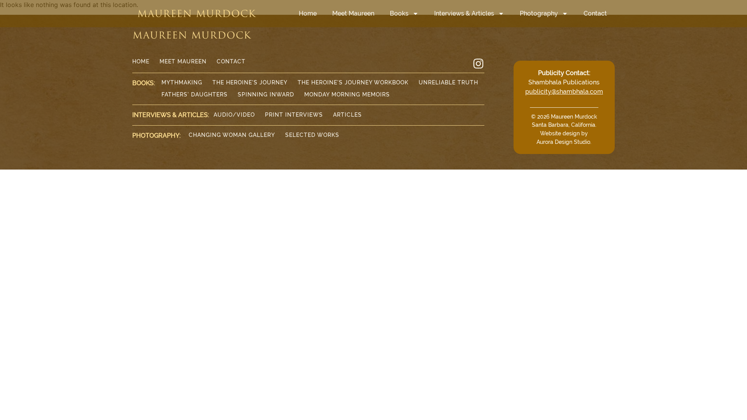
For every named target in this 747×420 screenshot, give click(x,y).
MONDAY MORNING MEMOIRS (347, 94)
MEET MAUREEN (183, 61)
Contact (595, 13)
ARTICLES (347, 115)
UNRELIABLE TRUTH (448, 82)
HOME (140, 61)
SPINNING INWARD (266, 94)
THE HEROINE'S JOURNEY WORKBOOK (353, 82)
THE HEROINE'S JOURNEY (250, 82)
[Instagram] (478, 64)
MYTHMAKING (181, 82)
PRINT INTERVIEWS (294, 115)
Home (308, 13)
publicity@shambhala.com (564, 91)
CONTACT (231, 61)
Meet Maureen (353, 13)
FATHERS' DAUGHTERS (194, 94)
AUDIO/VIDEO (234, 115)
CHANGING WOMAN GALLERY (232, 135)
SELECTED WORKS (312, 135)
